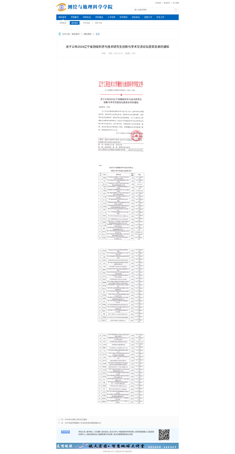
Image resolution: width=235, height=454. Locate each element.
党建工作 (148, 17)
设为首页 (158, 3)
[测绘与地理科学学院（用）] (74, 7)
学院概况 (75, 17)
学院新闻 (62, 23)
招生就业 (136, 17)
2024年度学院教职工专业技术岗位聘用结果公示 (83, 423)
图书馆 (89, 432)
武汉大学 (113, 432)
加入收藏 (176, 3)
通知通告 (74, 23)
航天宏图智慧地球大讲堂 (123, 434)
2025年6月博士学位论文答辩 (76, 419)
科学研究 (124, 17)
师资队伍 (87, 17)
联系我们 (167, 3)
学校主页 (81, 432)
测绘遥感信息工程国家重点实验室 (99, 434)
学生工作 (160, 17)
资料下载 (98, 23)
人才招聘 (96, 432)
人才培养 (111, 17)
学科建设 (99, 17)
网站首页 (62, 17)
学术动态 (86, 23)
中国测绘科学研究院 (126, 432)
